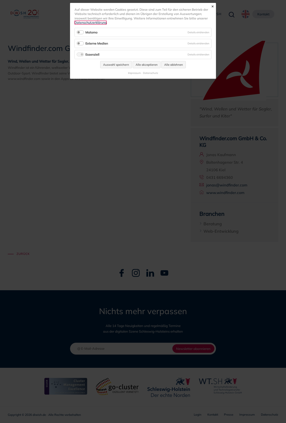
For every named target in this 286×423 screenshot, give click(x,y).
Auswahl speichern (116, 64)
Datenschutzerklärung (91, 22)
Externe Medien (96, 43)
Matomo (91, 32)
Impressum (134, 73)
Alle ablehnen (173, 64)
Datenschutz (150, 73)
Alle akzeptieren (147, 64)
